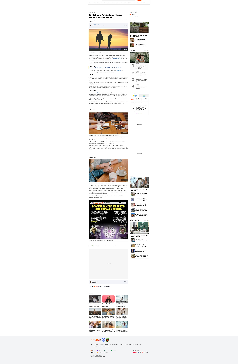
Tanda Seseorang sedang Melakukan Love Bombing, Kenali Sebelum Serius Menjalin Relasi (141, 66)
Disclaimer (101, 344)
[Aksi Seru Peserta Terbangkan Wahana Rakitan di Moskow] (133, 240)
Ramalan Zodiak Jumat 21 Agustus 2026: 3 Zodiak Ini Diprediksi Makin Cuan (106, 67)
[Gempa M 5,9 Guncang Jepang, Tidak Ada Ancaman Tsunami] (133, 204)
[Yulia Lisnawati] (90, 25)
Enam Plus (142, 2)
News (94, 2)
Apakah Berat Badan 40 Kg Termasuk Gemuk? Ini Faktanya (141, 87)
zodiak (97, 92)
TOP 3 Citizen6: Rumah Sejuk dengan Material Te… (140, 40)
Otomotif (130, 2)
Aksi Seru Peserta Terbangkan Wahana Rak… (141, 240)
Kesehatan (119, 2)
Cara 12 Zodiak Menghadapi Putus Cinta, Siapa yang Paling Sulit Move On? (122, 305)
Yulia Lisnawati (96, 24)
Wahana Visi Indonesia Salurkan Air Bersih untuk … (141, 210)
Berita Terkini (134, 220)
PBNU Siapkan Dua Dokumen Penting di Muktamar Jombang (139, 236)
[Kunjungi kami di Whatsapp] (144, 352)
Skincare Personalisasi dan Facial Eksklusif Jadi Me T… (141, 256)
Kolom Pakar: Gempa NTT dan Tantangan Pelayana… (141, 194)
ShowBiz (103, 2)
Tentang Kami (135, 344)
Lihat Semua (145, 50)
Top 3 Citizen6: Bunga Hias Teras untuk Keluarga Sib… (140, 45)
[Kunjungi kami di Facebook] (138, 352)
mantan (119, 101)
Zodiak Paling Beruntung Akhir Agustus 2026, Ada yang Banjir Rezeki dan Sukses (94, 305)
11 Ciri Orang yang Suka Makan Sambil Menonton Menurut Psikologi (141, 74)
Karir (140, 344)
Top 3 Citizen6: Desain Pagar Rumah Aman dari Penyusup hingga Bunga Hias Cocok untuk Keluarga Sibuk (139, 35)
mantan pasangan (117, 58)
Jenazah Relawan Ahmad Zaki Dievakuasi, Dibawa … (141, 215)
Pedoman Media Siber (114, 344)
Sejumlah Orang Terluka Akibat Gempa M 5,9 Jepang (139, 190)
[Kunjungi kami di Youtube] (136, 352)
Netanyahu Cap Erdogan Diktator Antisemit (140, 250)
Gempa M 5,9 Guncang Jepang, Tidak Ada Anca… (141, 204)
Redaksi (96, 344)
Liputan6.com (99, 355)
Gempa (131, 176)
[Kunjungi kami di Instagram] (142, 352)
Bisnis (98, 2)
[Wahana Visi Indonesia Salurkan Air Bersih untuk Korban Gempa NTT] (133, 210)
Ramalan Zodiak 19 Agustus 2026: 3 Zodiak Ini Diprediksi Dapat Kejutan (108, 305)
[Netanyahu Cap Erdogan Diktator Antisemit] (133, 251)
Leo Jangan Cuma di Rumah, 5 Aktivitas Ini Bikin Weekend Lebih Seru (95, 317)
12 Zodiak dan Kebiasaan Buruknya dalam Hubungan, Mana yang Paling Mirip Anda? (122, 317)
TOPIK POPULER (133, 12)
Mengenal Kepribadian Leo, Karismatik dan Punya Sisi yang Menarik (94, 330)
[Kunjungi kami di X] (140, 352)
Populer (132, 50)
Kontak (92, 344)
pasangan (119, 70)
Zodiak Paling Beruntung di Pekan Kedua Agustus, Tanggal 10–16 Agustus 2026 (108, 330)
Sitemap (121, 344)
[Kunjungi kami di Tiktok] (147, 352)
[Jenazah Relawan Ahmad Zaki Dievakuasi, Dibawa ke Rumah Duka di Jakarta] (133, 215)
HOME (90, 2)
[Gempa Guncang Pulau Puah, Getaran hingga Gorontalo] (133, 199)
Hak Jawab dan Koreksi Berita (104, 346)
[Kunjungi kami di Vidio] (134, 352)
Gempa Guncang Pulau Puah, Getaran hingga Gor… (141, 199)
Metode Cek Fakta (94, 346)
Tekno (124, 2)
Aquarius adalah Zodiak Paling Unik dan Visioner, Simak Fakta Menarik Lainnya (122, 330)
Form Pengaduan (128, 344)
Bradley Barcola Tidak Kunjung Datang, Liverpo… (141, 245)
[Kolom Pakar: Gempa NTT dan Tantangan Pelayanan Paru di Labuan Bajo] (133, 194)
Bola (108, 2)
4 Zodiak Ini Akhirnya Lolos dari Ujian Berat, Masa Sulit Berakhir (108, 317)
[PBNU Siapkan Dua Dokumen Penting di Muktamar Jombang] (139, 228)
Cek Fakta (136, 2)
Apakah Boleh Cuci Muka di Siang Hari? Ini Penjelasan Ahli (141, 80)
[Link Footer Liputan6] (96, 340)
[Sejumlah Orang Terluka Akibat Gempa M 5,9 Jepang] (139, 182)
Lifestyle (113, 2)
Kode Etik (106, 344)
